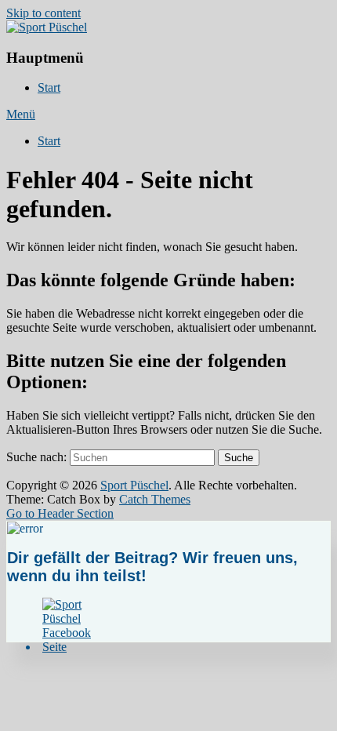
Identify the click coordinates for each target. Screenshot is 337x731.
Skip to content (43, 13)
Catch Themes (154, 499)
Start (49, 87)
